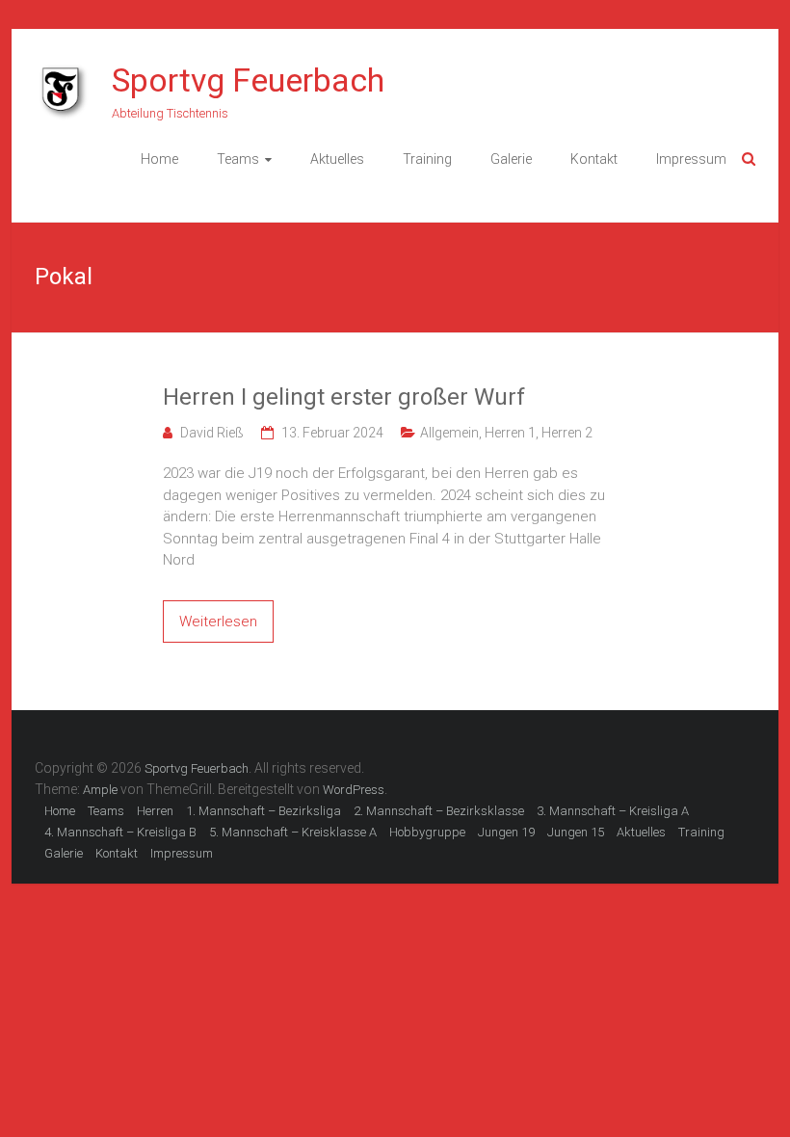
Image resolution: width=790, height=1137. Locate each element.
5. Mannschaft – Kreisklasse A (293, 832)
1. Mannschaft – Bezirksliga (263, 811)
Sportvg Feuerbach (248, 80)
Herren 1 (510, 432)
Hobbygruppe (427, 832)
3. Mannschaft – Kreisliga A (613, 811)
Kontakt (594, 159)
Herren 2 (566, 432)
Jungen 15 (575, 832)
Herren (155, 811)
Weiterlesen (218, 621)
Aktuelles (337, 159)
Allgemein (449, 432)
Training (427, 159)
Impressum (691, 159)
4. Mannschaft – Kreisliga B (120, 832)
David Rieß (212, 432)
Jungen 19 (506, 832)
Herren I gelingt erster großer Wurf (344, 396)
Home (159, 159)
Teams (238, 159)
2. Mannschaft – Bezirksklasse (439, 811)
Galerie (511, 159)
